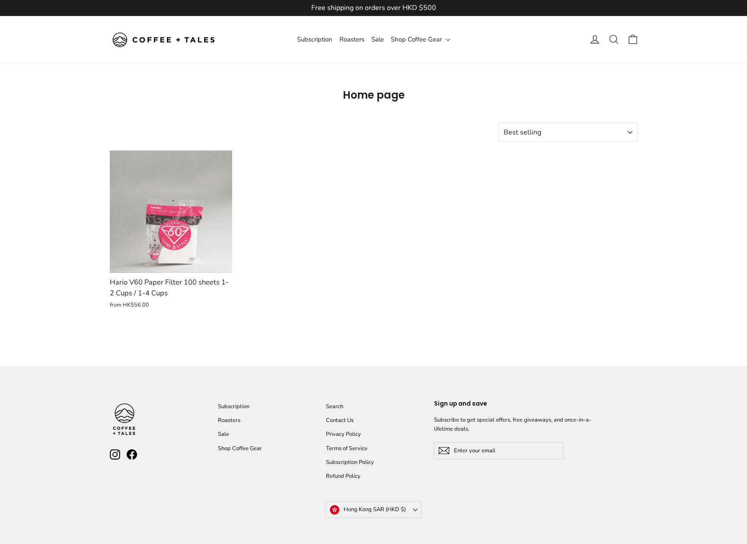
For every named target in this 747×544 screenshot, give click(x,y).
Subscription (314, 39)
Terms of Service (346, 448)
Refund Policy (343, 476)
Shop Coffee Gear (417, 39)
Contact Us (340, 420)
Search (334, 406)
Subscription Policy (350, 462)
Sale (377, 39)
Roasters (351, 39)
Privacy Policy (343, 434)
